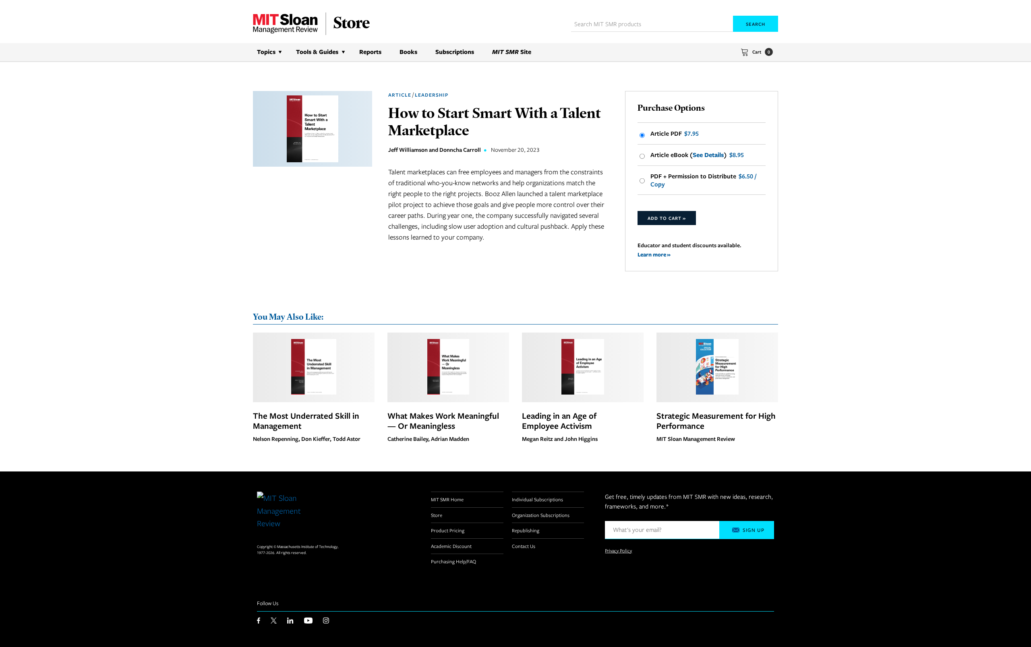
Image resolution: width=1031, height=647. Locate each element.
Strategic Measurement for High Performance (716, 421)
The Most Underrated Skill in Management (306, 421)
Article (399, 94)
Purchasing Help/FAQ (453, 561)
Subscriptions (454, 52)
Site (511, 52)
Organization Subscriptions (540, 515)
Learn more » (654, 254)
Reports (370, 52)
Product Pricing (447, 530)
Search (755, 24)
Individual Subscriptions (537, 499)
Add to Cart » (667, 218)
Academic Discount (451, 546)
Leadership (431, 94)
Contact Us (523, 546)
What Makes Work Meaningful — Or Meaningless (443, 421)
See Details (708, 155)
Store (436, 515)
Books (408, 52)
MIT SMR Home (447, 499)
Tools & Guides (317, 52)
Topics (266, 52)
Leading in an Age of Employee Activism (559, 421)
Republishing (525, 530)
